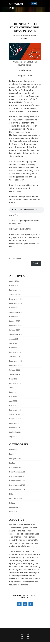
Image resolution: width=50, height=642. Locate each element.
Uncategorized (14, 507)
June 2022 (13, 392)
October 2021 (14, 428)
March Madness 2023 (17, 476)
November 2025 (15, 303)
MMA (11, 494)
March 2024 (13, 348)
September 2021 (15, 432)
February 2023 (15, 383)
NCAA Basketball (15, 499)
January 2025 (14, 321)
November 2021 (15, 423)
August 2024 (14, 339)
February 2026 (15, 290)
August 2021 (14, 437)
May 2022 (13, 397)
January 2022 (14, 414)
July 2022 (13, 388)
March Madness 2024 (17, 481)
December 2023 (15, 361)
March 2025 (13, 317)
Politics (12, 503)
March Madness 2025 (17, 485)
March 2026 (13, 286)
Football (12, 463)
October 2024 (14, 330)
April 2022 (13, 401)
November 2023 (15, 366)
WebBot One (13, 512)
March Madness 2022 (17, 472)
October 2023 (14, 370)
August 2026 (14, 281)
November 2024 (15, 326)
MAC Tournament (15, 468)
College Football (15, 459)
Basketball (13, 450)
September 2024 (15, 335)
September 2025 (15, 312)
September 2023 (15, 375)
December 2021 (15, 419)
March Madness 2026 (17, 490)
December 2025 (15, 299)
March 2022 (13, 406)
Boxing (11, 454)
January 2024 (14, 357)
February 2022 (15, 410)
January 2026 (14, 295)
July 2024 (13, 343)
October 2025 (14, 308)
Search (35, 263)
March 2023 (13, 379)
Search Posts (15, 259)
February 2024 (15, 352)
